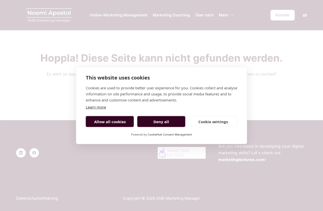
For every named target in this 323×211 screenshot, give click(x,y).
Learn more (96, 107)
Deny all (161, 121)
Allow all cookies (110, 121)
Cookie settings (213, 121)
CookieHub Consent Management (170, 134)
